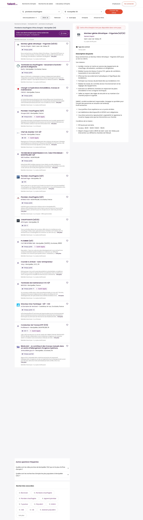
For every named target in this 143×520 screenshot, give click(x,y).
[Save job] (67, 43)
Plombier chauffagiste (28, 498)
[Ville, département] (81, 12)
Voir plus (53, 56)
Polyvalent (39, 504)
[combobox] (41, 12)
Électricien (24, 493)
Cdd (22, 510)
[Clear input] (59, 12)
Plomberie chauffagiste (44, 493)
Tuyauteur (24, 504)
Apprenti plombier (50, 498)
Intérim (53, 504)
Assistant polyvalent (49, 510)
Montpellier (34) (32, 24)
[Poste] (39, 12)
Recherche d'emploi (20, 24)
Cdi (33, 510)
